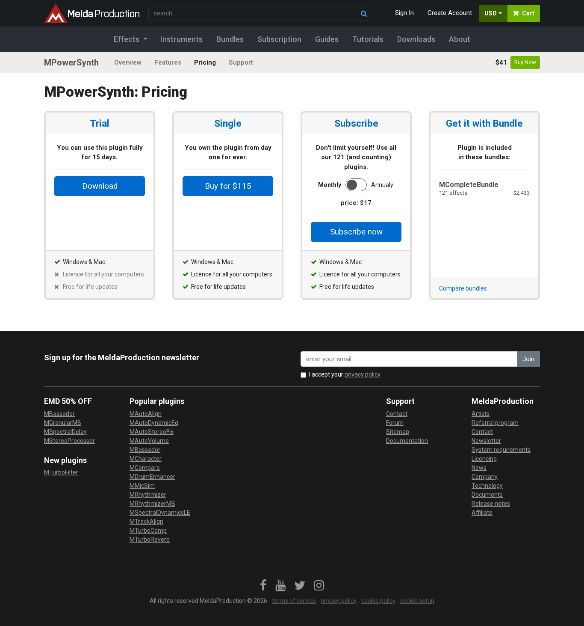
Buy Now (525, 62)
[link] (263, 585)
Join (528, 359)
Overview (128, 62)
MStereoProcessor (69, 440)
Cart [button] (528, 13)
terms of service (294, 600)
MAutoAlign (146, 413)
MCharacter (146, 458)
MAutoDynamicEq (154, 422)
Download (100, 186)
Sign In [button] (404, 13)
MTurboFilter (61, 472)
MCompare (145, 467)
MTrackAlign (146, 521)
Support (241, 62)
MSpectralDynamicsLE (160, 512)
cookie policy (378, 600)
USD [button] (490, 13)
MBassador (59, 413)
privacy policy (362, 374)
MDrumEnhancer (152, 476)
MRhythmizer (148, 494)
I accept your (344, 374)
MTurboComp (148, 530)
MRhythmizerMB (152, 503)
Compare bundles (463, 288)
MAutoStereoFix (152, 431)
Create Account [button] (450, 13)
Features (167, 62)
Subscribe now (356, 232)
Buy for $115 (228, 186)
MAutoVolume (149, 440)
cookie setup (417, 600)
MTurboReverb (150, 539)
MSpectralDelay (65, 431)
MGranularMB (62, 422)
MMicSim (142, 485)
